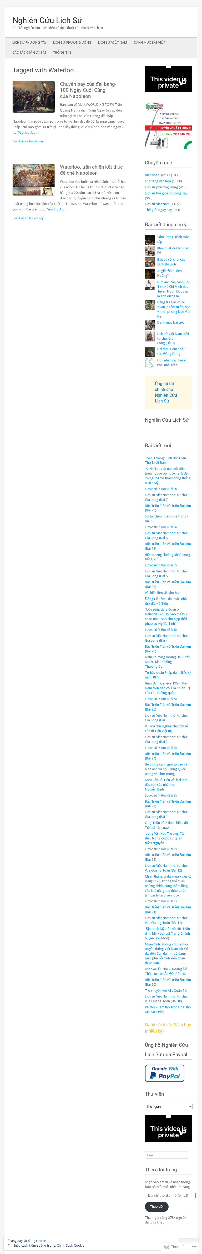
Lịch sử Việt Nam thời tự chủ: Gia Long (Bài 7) (173, 338)
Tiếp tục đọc (28, 132)
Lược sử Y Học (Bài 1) (161, 901)
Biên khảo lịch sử (157, 175)
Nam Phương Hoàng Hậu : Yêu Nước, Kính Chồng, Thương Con (167, 661)
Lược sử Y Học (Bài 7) (161, 565)
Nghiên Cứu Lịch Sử (47, 20)
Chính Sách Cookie (70, 1245)
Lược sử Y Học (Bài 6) (161, 630)
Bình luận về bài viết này (28, 141)
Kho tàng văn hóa (158, 181)
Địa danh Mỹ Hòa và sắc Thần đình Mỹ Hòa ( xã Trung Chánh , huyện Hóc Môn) (168, 933)
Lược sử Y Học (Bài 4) (161, 748)
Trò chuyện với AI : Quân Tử (166, 991)
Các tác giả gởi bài (29, 52)
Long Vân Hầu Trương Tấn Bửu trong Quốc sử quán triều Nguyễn (165, 838)
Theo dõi (157, 1206)
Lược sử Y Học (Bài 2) (161, 849)
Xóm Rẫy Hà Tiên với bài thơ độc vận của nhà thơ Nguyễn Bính (166, 784)
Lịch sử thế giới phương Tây (166, 193)
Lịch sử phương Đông (72, 42)
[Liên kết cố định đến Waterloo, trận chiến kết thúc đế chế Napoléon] (36, 196)
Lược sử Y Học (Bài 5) (161, 699)
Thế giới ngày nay (158, 210)
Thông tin (62, 52)
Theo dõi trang (161, 1170)
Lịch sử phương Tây (29, 42)
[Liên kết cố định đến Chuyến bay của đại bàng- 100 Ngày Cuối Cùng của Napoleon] (36, 113)
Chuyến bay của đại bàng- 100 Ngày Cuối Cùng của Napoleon (88, 90)
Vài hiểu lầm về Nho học (162, 593)
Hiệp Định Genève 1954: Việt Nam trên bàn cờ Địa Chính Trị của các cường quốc (167, 688)
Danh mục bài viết (150, 42)
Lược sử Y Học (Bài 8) (161, 527)
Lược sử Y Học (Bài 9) (161, 489)
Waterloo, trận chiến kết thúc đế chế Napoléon (91, 170)
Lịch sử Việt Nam (112, 42)
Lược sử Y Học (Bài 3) (161, 795)
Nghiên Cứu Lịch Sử (167, 420)
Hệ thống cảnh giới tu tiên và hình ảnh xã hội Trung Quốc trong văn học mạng (166, 769)
